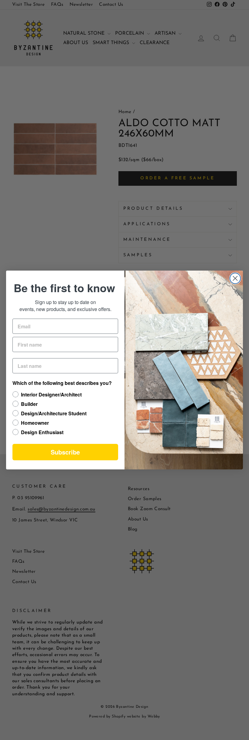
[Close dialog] (235, 278)
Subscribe (65, 452)
